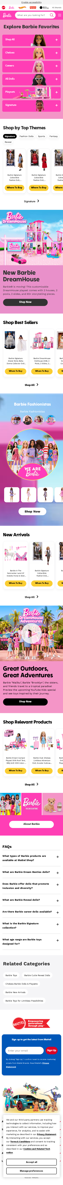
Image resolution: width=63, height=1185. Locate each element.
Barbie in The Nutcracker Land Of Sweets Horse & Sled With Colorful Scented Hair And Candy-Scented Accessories (15, 573)
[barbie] (12, 8)
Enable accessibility (31, 2)
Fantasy (54, 136)
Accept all (31, 1162)
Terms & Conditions (20, 1141)
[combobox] (35, 15)
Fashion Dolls (26, 136)
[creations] (44, 8)
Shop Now (32, 511)
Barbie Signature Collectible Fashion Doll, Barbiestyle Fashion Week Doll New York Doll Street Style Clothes (14, 177)
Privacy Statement (46, 1134)
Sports (41, 136)
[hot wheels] (22, 8)
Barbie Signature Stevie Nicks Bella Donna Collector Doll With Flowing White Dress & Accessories (15, 361)
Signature (10, 136)
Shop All (30, 385)
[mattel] (3, 8)
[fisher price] (32, 8)
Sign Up (51, 1050)
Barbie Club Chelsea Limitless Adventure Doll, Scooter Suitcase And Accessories (41, 760)
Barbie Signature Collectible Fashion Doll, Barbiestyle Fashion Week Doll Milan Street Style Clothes (39, 177)
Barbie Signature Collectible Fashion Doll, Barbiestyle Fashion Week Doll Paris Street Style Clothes (42, 573)
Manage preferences (31, 1171)
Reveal (8, 142)
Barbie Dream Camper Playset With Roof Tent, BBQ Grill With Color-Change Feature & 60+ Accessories (15, 760)
